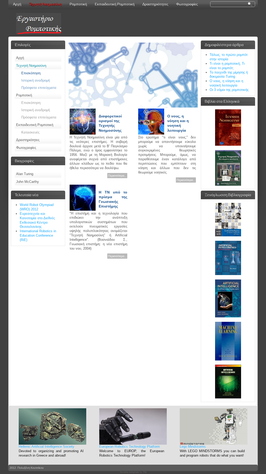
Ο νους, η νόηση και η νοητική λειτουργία (226, 83)
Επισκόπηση (31, 73)
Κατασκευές (30, 132)
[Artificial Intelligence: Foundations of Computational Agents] (228, 316)
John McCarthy (27, 182)
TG (145, 472)
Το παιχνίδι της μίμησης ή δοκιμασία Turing (229, 74)
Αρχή (20, 58)
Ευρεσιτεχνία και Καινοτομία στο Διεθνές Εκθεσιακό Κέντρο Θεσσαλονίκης (37, 220)
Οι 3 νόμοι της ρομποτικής (229, 90)
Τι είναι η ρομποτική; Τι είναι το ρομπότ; (227, 66)
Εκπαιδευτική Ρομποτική (34, 125)
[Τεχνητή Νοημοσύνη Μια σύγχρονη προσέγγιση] (228, 184)
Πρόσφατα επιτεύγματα (38, 88)
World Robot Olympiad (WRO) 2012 (37, 207)
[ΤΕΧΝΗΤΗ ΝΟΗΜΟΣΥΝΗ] (228, 144)
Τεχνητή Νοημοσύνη (45, 4)
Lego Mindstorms (193, 447)
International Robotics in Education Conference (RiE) (38, 235)
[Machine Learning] (228, 359)
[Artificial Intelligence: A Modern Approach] (228, 235)
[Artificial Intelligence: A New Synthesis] (228, 274)
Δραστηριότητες (27, 140)
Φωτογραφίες (26, 148)
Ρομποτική (24, 95)
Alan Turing (24, 174)
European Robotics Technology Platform (129, 447)
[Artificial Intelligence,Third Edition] (228, 397)
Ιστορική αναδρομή (35, 80)
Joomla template (129, 472)
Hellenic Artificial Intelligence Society (46, 447)
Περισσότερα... (117, 175)
